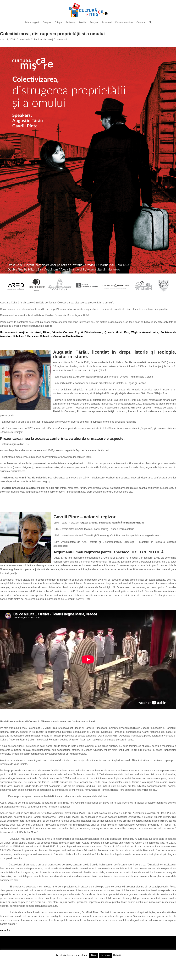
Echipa (58, 22)
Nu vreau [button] (105, 955)
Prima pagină (32, 22)
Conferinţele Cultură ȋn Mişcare (34, 39)
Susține (94, 22)
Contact (140, 22)
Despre (47, 22)
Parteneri (107, 22)
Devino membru (124, 22)
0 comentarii (60, 39)
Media (82, 22)
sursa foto (5, 930)
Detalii (117, 955)
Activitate (70, 22)
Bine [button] (93, 955)
